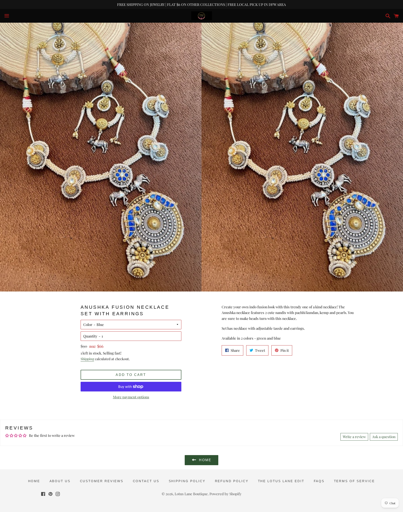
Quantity (90, 336)
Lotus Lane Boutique (191, 493)
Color (87, 324)
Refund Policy (232, 481)
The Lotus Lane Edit (281, 481)
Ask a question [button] (383, 436)
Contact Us (146, 481)
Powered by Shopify (225, 493)
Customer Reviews (102, 481)
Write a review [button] (354, 436)
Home (34, 481)
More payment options (131, 397)
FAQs (319, 481)
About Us (60, 481)
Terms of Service (354, 481)
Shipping (87, 359)
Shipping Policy (187, 481)
